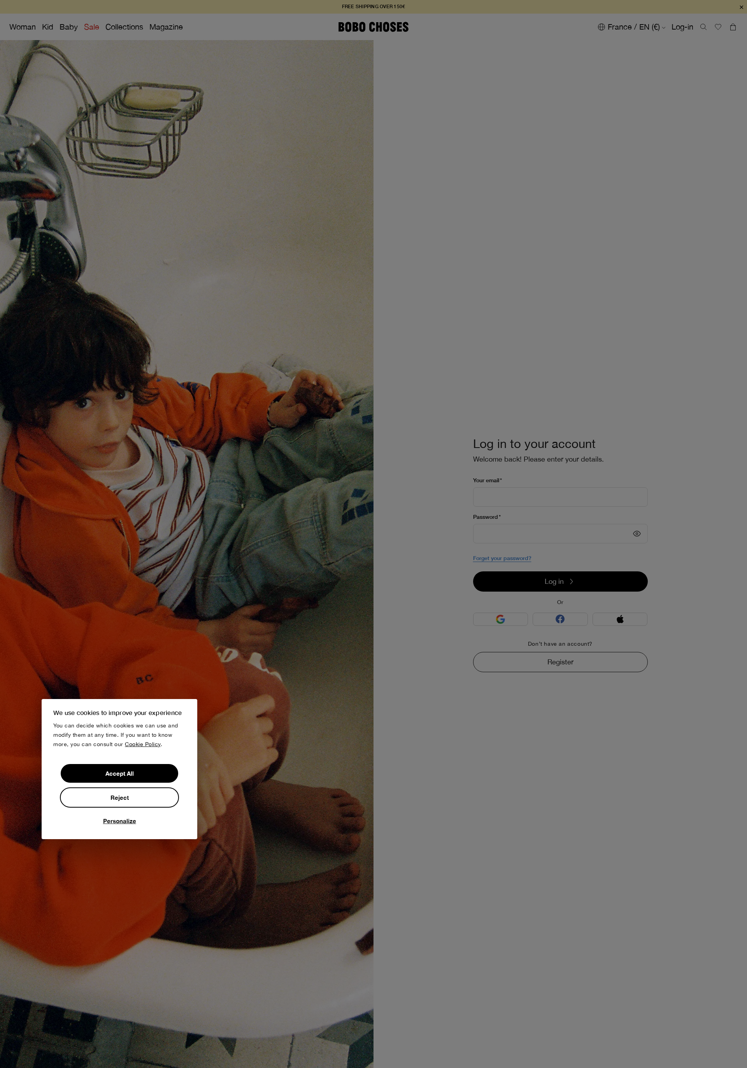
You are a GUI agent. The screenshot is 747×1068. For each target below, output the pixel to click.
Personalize (119, 820)
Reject (119, 797)
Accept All (119, 773)
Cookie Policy (143, 744)
